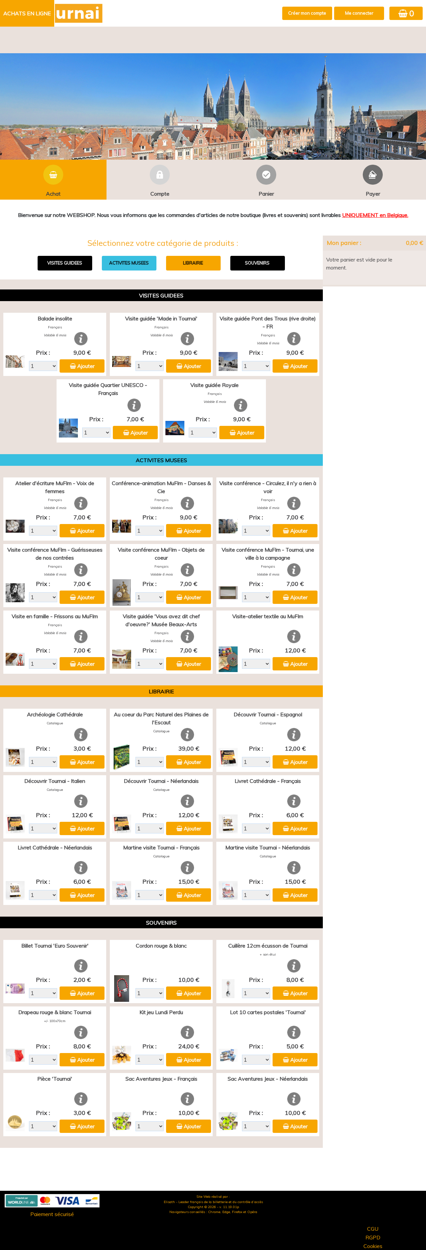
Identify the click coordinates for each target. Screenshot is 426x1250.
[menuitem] (27, 13)
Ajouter (86, 366)
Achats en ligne (27, 13)
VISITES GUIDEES (64, 263)
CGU (372, 1228)
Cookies (372, 1246)
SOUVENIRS (257, 263)
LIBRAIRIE (193, 263)
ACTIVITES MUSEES (129, 263)
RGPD (372, 1237)
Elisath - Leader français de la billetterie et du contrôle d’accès (213, 1202)
